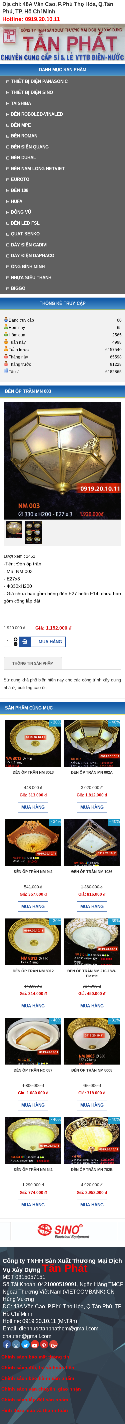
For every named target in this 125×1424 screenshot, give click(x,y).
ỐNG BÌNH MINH (28, 266)
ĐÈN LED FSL (25, 223)
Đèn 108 (19, 190)
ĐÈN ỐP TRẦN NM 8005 (91, 1070)
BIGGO (18, 288)
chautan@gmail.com (27, 1336)
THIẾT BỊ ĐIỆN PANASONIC (39, 81)
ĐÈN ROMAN (24, 135)
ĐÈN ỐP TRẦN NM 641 (33, 1170)
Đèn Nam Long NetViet (38, 168)
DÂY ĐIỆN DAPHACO (32, 255)
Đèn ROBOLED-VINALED (37, 114)
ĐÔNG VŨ (21, 212)
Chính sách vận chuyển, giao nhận (41, 1389)
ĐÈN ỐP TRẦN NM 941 (33, 872)
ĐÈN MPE (21, 125)
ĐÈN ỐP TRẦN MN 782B (92, 1170)
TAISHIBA (21, 103)
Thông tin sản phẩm (32, 663)
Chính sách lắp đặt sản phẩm (34, 1399)
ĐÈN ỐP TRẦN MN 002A (92, 772)
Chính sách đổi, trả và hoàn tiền (37, 1367)
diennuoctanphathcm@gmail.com (58, 1328)
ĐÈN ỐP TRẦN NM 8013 (33, 772)
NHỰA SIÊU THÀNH (31, 277)
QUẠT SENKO (25, 233)
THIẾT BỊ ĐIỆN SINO (32, 92)
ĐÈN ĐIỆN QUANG (30, 146)
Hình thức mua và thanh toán (34, 1410)
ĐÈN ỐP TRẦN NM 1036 (91, 872)
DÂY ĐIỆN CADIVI (29, 244)
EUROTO (20, 179)
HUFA (16, 201)
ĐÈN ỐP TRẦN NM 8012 (33, 971)
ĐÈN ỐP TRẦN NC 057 (33, 1070)
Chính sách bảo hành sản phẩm (37, 1378)
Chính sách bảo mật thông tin (35, 1356)
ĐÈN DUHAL (23, 157)
